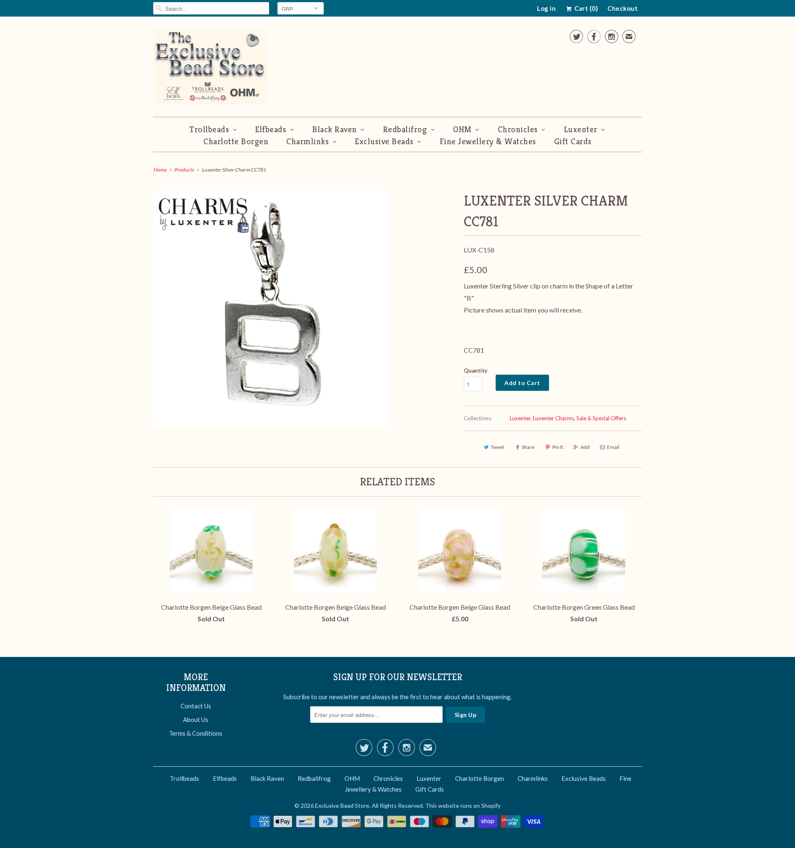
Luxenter (580, 129)
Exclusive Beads (384, 141)
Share (528, 447)
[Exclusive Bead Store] (210, 68)
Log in (546, 8)
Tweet (497, 447)
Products (184, 170)
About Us (195, 719)
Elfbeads (270, 129)
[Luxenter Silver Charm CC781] (271, 308)
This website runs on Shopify (463, 805)
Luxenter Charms (553, 418)
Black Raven (334, 129)
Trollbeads (209, 129)
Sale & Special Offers (601, 418)
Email (613, 447)
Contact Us (196, 706)
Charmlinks (307, 141)
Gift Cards (573, 141)
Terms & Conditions (195, 733)
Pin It (557, 447)
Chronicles (518, 129)
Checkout (622, 8)
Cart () (585, 8)
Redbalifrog (405, 129)
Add (585, 447)
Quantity (475, 370)
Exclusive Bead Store (342, 805)
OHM (462, 129)
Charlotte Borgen (235, 141)
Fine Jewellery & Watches (488, 141)
